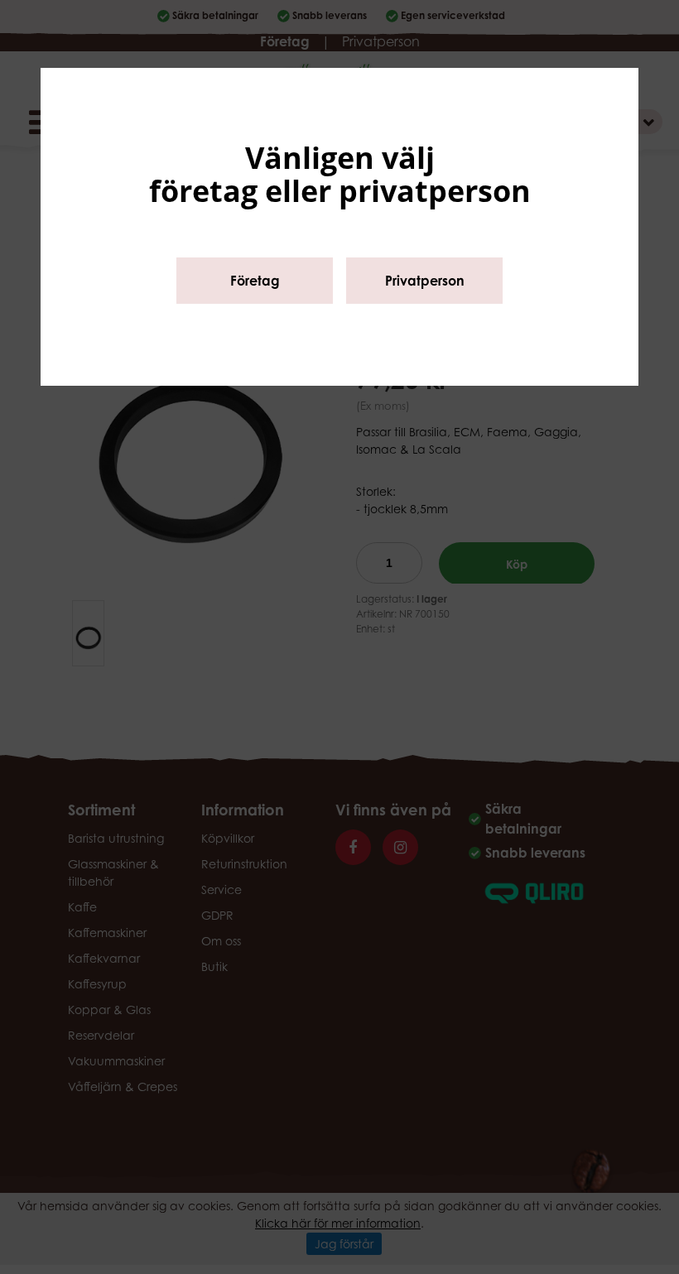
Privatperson (425, 280)
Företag (255, 280)
